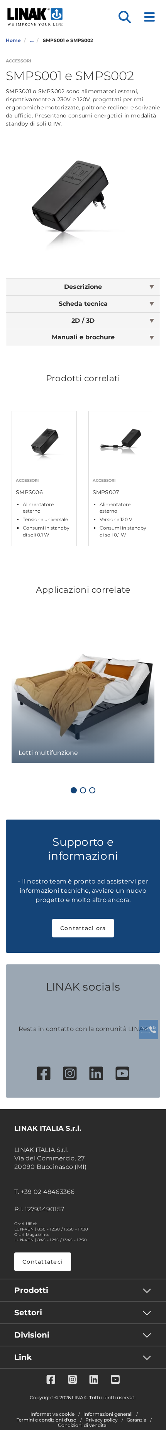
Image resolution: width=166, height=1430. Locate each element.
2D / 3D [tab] (83, 320)
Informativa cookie (52, 1414)
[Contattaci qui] (148, 1029)
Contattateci (42, 1261)
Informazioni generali (107, 1414)
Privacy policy (101, 1420)
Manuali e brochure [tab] (83, 337)
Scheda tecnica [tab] (83, 303)
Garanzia (136, 1420)
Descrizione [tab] (83, 286)
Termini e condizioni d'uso (46, 1420)
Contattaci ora (83, 928)
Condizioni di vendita (82, 1425)
